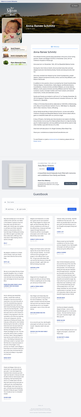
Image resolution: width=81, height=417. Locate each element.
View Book (41, 169)
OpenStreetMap (42, 412)
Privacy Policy (36, 410)
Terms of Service (44, 410)
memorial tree (53, 139)
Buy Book (50, 169)
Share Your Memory (70, 183)
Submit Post (72, 209)
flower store (37, 141)
